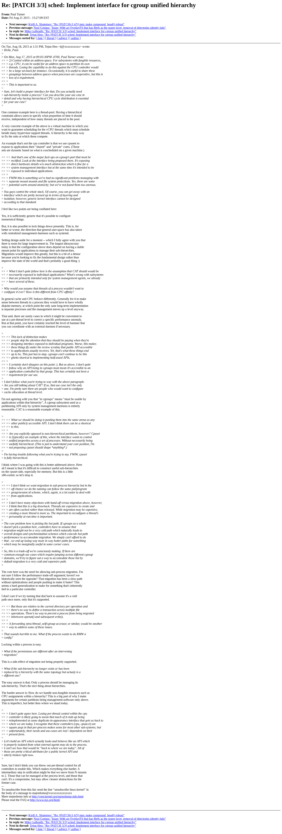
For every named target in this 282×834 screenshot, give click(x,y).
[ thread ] (50, 38)
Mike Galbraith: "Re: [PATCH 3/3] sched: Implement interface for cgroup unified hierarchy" (80, 31)
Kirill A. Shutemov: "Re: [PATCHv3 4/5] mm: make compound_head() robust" (76, 24)
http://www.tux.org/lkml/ (45, 800)
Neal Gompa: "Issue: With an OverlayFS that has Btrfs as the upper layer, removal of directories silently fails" (100, 27)
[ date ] (40, 38)
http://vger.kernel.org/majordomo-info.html (57, 796)
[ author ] (75, 38)
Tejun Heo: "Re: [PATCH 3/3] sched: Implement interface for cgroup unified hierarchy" (83, 34)
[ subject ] (63, 38)
